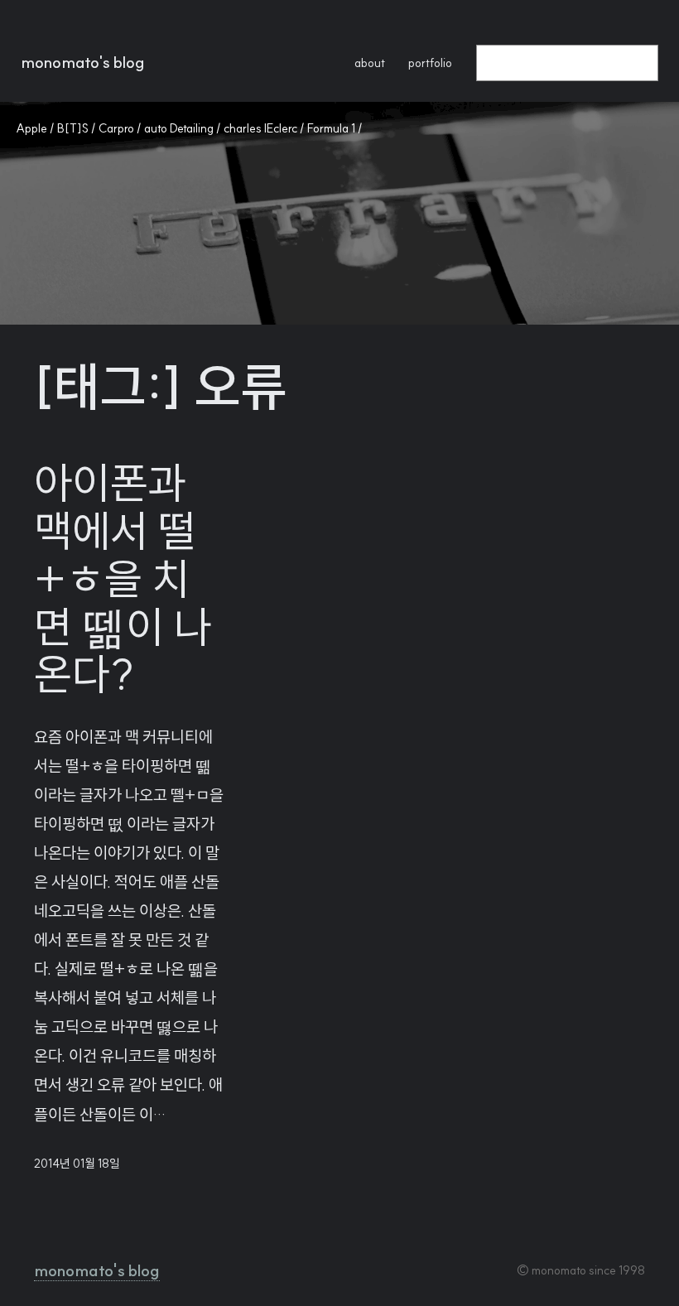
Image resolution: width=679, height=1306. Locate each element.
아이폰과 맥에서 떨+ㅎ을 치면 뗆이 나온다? (123, 579)
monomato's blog (82, 62)
